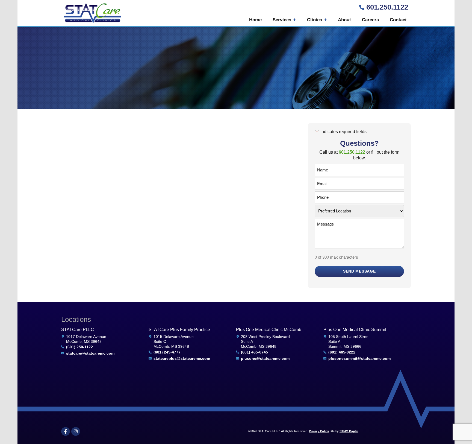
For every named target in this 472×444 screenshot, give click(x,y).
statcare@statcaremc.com (90, 353)
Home (255, 19)
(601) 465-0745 (254, 352)
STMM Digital (349, 431)
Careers (370, 19)
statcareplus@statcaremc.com (182, 358)
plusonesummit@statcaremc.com (359, 358)
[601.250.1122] (361, 7)
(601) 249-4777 (167, 352)
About (344, 19)
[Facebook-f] (65, 431)
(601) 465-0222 (341, 352)
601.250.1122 (387, 7)
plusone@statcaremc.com (265, 358)
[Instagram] (75, 431)
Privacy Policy (319, 431)
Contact (398, 19)
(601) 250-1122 (79, 347)
